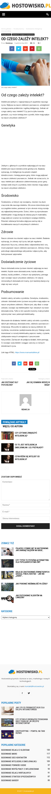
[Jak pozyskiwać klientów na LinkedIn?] (7, 599)
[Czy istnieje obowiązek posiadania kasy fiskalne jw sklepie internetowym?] (7, 722)
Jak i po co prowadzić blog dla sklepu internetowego (30, 708)
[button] (47, 14)
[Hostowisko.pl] (25, 5)
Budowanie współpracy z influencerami (20, 769)
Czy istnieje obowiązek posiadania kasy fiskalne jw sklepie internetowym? (32, 721)
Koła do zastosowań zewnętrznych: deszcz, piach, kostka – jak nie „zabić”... (33, 574)
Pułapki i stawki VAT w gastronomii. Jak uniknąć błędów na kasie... (32, 549)
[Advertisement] (25, 22)
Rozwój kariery (6, 34)
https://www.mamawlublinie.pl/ (27, 352)
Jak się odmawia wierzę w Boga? (38, 383)
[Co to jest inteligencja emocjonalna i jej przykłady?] (7, 447)
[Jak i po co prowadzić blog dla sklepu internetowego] (7, 711)
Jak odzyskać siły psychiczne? (9, 383)
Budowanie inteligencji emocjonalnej (23, 34)
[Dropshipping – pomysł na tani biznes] (7, 734)
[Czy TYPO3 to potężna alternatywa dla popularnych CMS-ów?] (7, 563)
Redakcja (9, 43)
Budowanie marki (9, 754)
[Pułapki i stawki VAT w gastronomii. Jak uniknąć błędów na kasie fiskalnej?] (7, 551)
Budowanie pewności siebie (13, 765)
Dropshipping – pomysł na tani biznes (30, 732)
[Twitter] (28, 693)
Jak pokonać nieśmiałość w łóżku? (32, 584)
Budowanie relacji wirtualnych (16, 773)
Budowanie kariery (10, 780)
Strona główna (6, 29)
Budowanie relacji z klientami (15, 750)
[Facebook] (22, 693)
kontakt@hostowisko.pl (34, 686)
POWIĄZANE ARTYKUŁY (14, 422)
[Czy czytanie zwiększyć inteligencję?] (7, 435)
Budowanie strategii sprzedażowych (18, 776)
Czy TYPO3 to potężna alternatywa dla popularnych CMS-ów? (32, 561)
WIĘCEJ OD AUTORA (13, 426)
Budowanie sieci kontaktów (14, 757)
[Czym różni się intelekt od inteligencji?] (7, 459)
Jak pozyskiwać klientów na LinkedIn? (29, 596)
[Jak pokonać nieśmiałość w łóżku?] (7, 587)
